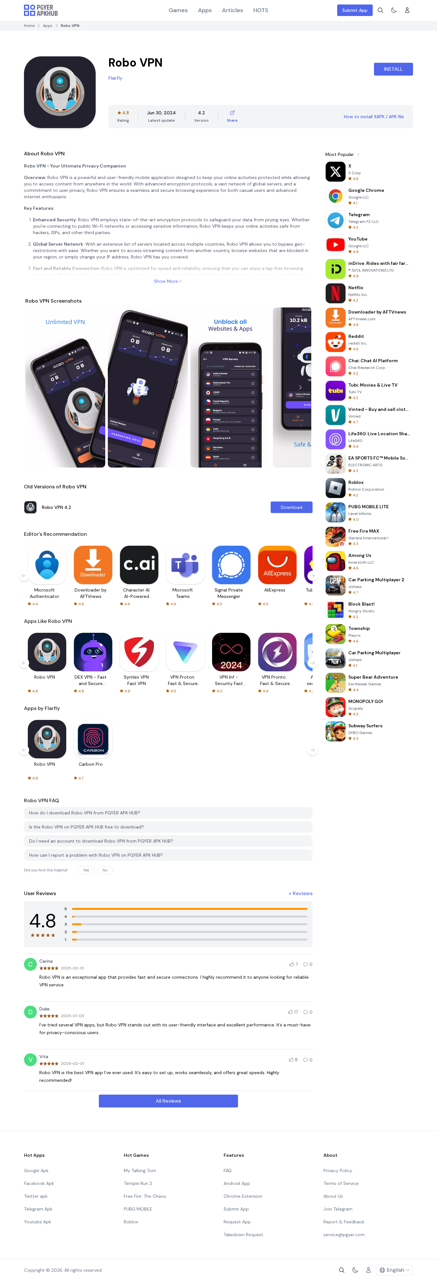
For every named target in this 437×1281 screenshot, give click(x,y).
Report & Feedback (343, 1222)
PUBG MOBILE (138, 1209)
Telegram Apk (38, 1209)
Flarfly (115, 78)
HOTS (260, 10)
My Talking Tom (140, 1170)
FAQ (228, 1170)
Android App (237, 1183)
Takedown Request (243, 1234)
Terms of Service (341, 1183)
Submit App (355, 10)
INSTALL (393, 69)
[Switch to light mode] (394, 10)
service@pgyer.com (344, 1234)
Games (178, 10)
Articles (232, 10)
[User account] (407, 10)
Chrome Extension (243, 1196)
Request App (237, 1222)
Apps (205, 10)
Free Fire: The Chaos (145, 1196)
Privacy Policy (337, 1170)
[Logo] (41, 10)
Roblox (131, 1222)
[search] (380, 10)
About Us (333, 1196)
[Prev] (36, 387)
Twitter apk (36, 1196)
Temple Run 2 (138, 1183)
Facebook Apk (39, 1183)
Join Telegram (338, 1209)
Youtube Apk (37, 1222)
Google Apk (36, 1170)
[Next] (300, 387)
